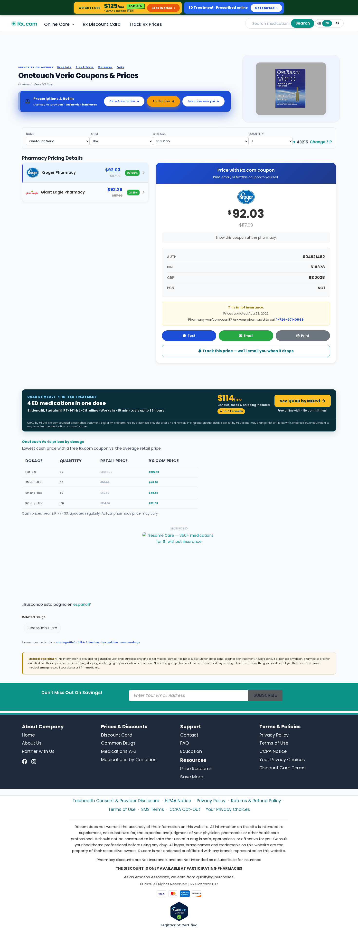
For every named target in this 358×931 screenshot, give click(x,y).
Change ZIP (321, 141)
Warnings (105, 67)
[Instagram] (33, 761)
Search (302, 23)
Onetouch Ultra (42, 628)
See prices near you (201, 101)
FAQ (184, 743)
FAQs (120, 67)
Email (248, 335)
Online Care (57, 24)
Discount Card (116, 735)
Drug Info (64, 67)
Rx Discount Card (102, 24)
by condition (110, 642)
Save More (191, 777)
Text (192, 335)
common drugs (130, 642)
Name (30, 134)
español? (82, 604)
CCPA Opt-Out (185, 809)
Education (191, 751)
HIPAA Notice (178, 801)
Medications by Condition (129, 759)
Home (28, 735)
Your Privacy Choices (282, 759)
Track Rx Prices (145, 24)
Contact (189, 735)
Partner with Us (38, 751)
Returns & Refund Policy (256, 801)
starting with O (65, 642)
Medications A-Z (119, 751)
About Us (32, 743)
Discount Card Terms (282, 768)
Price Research (196, 768)
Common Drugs (118, 743)
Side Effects (85, 67)
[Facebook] (24, 761)
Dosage (159, 134)
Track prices (161, 101)
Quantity (256, 134)
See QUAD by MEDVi (300, 401)
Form (94, 134)
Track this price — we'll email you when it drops (248, 350)
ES (337, 23)
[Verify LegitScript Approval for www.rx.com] (179, 911)
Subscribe (265, 695)
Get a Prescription (122, 101)
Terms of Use (273, 743)
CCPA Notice (273, 751)
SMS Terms (152, 809)
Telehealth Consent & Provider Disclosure (116, 801)
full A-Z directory (88, 642)
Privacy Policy (274, 735)
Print (305, 335)
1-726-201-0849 (290, 319)
